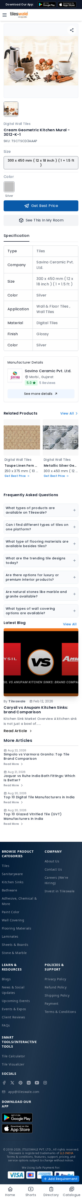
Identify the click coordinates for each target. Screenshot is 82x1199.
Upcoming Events (16, 1001)
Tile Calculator (13, 1056)
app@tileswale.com (23, 1092)
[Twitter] (12, 1082)
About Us (52, 861)
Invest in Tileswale (60, 891)
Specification (16, 235)
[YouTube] (37, 1082)
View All (67, 413)
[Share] (71, 30)
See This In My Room (45, 220)
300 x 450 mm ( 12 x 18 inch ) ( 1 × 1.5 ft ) (41, 162)
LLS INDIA (67, 1153)
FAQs (6, 1025)
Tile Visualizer (13, 1064)
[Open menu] (4, 15)
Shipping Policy (57, 995)
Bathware (9, 890)
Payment (52, 1003)
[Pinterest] (20, 1082)
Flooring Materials (16, 928)
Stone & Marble (14, 953)
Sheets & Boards (15, 944)
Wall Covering (13, 920)
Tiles (5, 866)
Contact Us (53, 869)
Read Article (15, 730)
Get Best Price (44, 205)
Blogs (6, 979)
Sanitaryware (12, 874)
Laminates (10, 936)
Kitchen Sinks (12, 882)
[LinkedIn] (28, 1082)
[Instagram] (45, 1082)
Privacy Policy (55, 979)
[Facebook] (4, 1082)
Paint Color (10, 912)
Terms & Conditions (60, 1012)
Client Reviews (13, 1017)
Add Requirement (62, 1179)
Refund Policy (56, 987)
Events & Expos (14, 1009)
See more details (38, 393)
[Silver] (9, 187)
